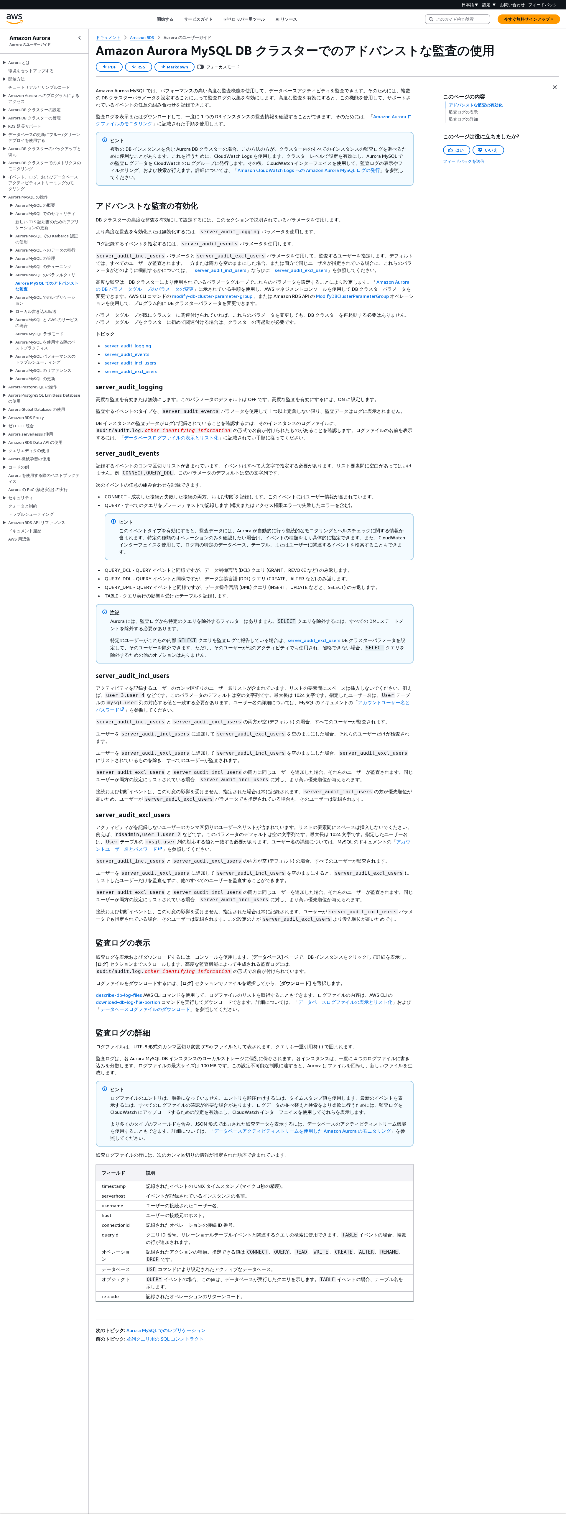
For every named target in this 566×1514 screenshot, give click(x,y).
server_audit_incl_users (220, 270)
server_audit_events (127, 354)
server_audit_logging (128, 346)
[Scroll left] (152, 19)
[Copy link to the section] (91, 206)
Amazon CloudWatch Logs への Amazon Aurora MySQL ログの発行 (309, 170)
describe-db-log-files (119, 995)
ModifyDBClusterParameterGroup (352, 296)
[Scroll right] (301, 19)
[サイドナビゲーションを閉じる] (79, 37)
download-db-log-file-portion (128, 1002)
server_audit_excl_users (301, 270)
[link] (187, 37)
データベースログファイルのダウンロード (145, 1009)
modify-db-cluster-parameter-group (212, 296)
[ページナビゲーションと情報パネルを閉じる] (555, 87)
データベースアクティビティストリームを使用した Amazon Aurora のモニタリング (302, 1131)
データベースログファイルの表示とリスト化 (171, 438)
